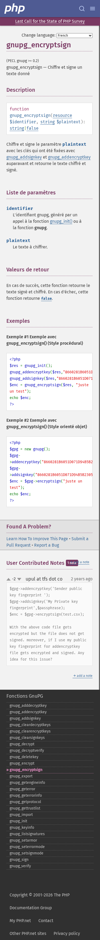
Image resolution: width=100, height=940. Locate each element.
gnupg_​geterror (22, 789)
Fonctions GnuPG (24, 696)
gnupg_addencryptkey (69, 157)
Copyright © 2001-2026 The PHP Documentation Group (40, 901)
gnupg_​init (18, 821)
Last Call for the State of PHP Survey (50, 21)
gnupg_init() (61, 221)
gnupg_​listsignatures (27, 834)
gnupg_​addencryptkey (28, 712)
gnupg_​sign (19, 859)
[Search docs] (82, 8)
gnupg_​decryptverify (27, 750)
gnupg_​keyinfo (22, 827)
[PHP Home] (15, 8)
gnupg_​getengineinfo (27, 782)
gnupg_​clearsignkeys (27, 737)
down (19, 579)
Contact (45, 920)
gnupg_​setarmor (23, 840)
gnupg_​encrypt (22, 763)
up (10, 579)
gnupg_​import (21, 814)
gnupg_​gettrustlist (25, 808)
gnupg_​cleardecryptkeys (30, 725)
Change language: (38, 35)
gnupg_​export (21, 776)
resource (62, 115)
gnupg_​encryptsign (26, 770)
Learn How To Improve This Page (37, 538)
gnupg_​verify (20, 866)
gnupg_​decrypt (22, 744)
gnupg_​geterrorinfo (26, 795)
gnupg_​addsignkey (25, 718)
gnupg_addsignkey (24, 157)
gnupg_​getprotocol (25, 802)
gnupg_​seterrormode (27, 847)
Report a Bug (46, 545)
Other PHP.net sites (28, 933)
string (47, 121)
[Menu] (92, 8)
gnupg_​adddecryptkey (28, 705)
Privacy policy (67, 933)
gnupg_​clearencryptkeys (30, 731)
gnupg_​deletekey (24, 757)
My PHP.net (20, 920)
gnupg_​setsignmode (26, 853)
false (32, 128)
